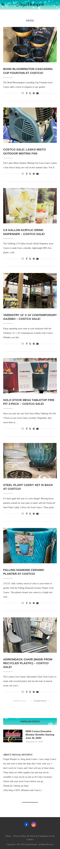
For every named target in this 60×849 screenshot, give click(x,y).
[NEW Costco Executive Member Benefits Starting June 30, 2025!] (12, 736)
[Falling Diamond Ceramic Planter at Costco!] (30, 545)
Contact (30, 839)
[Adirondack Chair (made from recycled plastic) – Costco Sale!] (30, 635)
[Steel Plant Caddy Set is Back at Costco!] (30, 460)
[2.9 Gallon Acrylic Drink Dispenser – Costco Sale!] (30, 205)
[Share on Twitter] (30, 93)
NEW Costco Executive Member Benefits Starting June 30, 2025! (40, 734)
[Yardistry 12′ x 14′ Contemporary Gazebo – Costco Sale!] (30, 290)
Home (8, 836)
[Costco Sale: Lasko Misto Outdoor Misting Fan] (30, 125)
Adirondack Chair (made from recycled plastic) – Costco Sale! (27, 663)
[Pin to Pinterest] (34, 93)
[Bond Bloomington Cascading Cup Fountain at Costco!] (30, 44)
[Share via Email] (37, 93)
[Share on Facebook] (26, 93)
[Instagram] (33, 824)
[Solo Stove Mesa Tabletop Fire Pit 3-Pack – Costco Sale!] (30, 375)
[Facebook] (26, 824)
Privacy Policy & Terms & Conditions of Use (34, 836)
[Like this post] (23, 93)
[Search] (56, 4)
